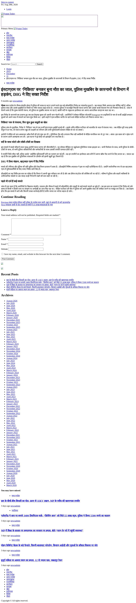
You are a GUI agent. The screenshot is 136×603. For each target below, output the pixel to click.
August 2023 (11, 387)
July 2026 (10, 303)
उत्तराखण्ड (10, 43)
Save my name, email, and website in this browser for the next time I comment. (37, 254)
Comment (6, 234)
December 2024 (13, 349)
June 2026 (10, 305)
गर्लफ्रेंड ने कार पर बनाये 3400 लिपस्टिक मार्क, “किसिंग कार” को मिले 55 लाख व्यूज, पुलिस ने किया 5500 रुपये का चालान (52, 282)
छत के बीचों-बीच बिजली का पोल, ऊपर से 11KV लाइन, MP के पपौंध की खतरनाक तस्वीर (40, 280)
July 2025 (10, 332)
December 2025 (13, 320)
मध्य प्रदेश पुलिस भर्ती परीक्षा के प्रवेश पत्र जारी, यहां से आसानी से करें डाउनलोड (35, 202)
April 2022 (11, 425)
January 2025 (12, 346)
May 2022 (10, 423)
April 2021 (11, 454)
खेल (7, 52)
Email (4, 244)
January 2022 (12, 432)
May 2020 (10, 480)
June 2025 (10, 334)
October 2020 (12, 468)
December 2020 (13, 464)
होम (7, 33)
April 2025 (11, 339)
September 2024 (13, 356)
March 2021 (11, 456)
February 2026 (12, 315)
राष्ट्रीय (9, 35)
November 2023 (13, 380)
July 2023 (10, 389)
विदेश (8, 57)
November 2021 (13, 437)
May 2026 (10, 308)
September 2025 (13, 327)
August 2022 (11, 416)
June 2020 (10, 478)
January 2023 (12, 404)
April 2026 (11, 310)
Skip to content (7, 2)
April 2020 (11, 483)
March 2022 (11, 428)
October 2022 (12, 411)
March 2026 (11, 313)
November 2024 (13, 351)
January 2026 (12, 317)
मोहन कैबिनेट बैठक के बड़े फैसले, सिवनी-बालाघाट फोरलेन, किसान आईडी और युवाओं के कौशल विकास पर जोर (47, 287)
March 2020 (11, 485)
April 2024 (11, 368)
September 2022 (13, 413)
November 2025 (13, 322)
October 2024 (12, 353)
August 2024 (11, 358)
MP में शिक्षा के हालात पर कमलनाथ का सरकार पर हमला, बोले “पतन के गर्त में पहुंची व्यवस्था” (41, 285)
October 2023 (12, 382)
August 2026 (11, 301)
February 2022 (12, 430)
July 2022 (10, 418)
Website (4, 249)
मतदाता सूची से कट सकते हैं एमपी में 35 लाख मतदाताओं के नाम (27, 205)
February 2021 (12, 459)
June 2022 (10, 420)
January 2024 (12, 375)
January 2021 (12, 461)
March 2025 (11, 341)
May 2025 (10, 337)
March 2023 (11, 399)
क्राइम (8, 50)
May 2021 (10, 452)
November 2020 (13, 466)
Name (4, 239)
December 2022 (13, 406)
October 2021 (12, 440)
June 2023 (10, 392)
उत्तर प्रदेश (10, 40)
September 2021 (13, 442)
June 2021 (10, 449)
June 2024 (10, 363)
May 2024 (10, 365)
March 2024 (11, 370)
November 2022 (13, 409)
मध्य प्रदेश (10, 38)
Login (8, 9)
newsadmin (17, 101)
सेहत (8, 59)
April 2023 (11, 397)
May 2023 (10, 394)
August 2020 (11, 473)
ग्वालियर (15, 510)
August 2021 (11, 444)
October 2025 (12, 325)
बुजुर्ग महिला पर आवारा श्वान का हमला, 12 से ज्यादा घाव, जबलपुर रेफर (32, 289)
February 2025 (12, 344)
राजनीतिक (10, 45)
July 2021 (10, 447)
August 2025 (11, 329)
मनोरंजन (9, 54)
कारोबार (9, 47)
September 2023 (13, 385)
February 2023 (12, 401)
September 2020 (13, 471)
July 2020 (10, 476)
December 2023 (13, 377)
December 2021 (13, 435)
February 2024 (12, 373)
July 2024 (10, 361)
